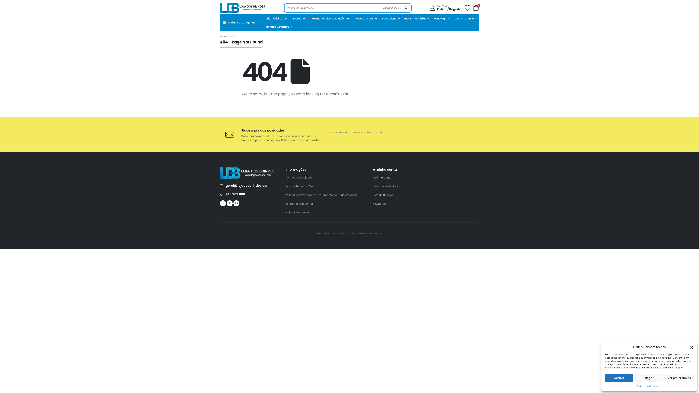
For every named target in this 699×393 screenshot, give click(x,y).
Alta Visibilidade (276, 18)
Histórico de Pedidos (385, 186)
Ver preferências (679, 378)
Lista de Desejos (383, 195)
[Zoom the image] (247, 169)
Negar (649, 378)
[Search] (406, 8)
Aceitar (619, 378)
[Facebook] (223, 203)
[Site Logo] (242, 8)
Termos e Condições (298, 177)
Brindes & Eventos (277, 27)
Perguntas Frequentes (299, 204)
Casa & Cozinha (463, 18)
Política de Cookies (647, 386)
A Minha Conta (382, 177)
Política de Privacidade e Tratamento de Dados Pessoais (321, 195)
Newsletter (379, 204)
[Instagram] (236, 203)
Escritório (299, 18)
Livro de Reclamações (299, 186)
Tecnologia (440, 18)
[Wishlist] (467, 8)
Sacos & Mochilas (415, 18)
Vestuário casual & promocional (376, 18)
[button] (692, 347)
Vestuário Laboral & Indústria (330, 18)
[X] (230, 203)
